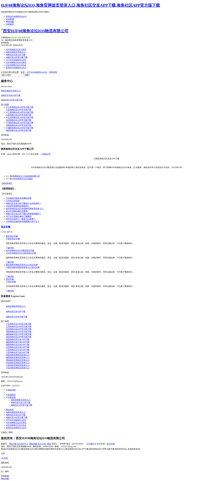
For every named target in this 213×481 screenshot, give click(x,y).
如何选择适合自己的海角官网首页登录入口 (24, 209)
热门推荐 (5, 104)
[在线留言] (11, 395)
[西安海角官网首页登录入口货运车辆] (22, 267)
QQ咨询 (4, 458)
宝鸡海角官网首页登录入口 (18, 363)
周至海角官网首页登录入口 (18, 355)
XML (44, 444)
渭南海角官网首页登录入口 (18, 360)
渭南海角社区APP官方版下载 (18, 125)
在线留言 (10, 24)
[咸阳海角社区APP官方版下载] (19, 128)
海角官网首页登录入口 (16, 52)
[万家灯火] (91, 444)
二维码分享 (46, 154)
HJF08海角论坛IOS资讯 (16, 62)
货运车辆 (5, 227)
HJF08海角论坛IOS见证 (16, 65)
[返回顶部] (11, 390)
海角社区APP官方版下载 (16, 57)
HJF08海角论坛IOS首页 (16, 49)
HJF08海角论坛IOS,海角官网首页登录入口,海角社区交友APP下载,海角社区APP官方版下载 (80, 5)
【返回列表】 (7, 183)
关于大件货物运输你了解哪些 (19, 216)
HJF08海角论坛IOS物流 (22, 179)
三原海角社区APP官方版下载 (18, 115)
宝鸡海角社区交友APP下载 (17, 347)
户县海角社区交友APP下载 (17, 352)
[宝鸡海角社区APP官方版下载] (19, 117)
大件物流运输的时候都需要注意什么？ (22, 221)
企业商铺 (10, 19)
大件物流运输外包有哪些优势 (19, 198)
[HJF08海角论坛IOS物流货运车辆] (21, 253)
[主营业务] (11, 397)
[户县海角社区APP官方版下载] (19, 107)
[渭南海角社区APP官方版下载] (19, 123)
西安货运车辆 (12, 236)
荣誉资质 (53, 72)
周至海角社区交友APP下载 (17, 339)
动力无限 (111, 444)
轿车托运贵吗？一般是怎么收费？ (21, 219)
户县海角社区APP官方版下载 (18, 110)
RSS (40, 444)
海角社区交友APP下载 (15, 55)
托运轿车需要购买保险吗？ (18, 206)
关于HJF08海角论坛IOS (16, 60)
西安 (49, 444)
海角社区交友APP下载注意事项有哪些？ (23, 214)
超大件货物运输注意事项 (17, 211)
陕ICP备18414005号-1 (18, 444)
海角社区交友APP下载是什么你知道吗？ (23, 203)
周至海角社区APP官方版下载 (18, 337)
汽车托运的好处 (13, 201)
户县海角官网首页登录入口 (18, 368)
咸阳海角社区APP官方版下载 (18, 130)
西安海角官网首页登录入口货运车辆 (21, 265)
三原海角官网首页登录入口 (18, 365)
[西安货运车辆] (13, 239)
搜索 (26, 75)
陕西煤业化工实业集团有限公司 (26, 176)
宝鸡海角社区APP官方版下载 (18, 120)
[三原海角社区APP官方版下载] (19, 112)
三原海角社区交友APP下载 (17, 350)
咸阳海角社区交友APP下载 (17, 342)
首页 (23, 72)
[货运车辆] (11, 282)
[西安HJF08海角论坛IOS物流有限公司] (35, 31)
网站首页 (10, 410)
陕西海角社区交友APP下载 (17, 345)
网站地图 (10, 22)
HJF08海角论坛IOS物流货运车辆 (20, 250)
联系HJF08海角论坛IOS (16, 16)
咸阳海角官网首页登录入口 (18, 357)
